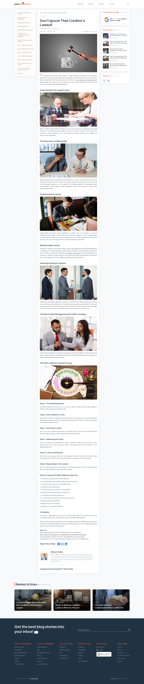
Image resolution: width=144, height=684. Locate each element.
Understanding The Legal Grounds (24, 13)
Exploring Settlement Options (25, 30)
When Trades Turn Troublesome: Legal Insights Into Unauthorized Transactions (63, 534)
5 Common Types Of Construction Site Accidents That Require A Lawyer (31, 605)
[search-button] (128, 3)
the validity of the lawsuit (73, 253)
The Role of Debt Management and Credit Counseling (24, 35)
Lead (102, 4)
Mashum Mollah (57, 552)
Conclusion (20, 73)
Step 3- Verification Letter (25, 52)
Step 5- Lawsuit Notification (25, 59)
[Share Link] (59, 544)
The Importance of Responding (22, 18)
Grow (92, 4)
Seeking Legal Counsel (23, 26)
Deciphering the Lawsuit (24, 22)
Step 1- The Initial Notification (25, 45)
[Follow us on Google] (115, 20)
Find (113, 4)
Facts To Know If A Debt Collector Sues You (24, 69)
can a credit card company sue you (86, 80)
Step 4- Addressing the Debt (25, 56)
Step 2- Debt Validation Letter (25, 49)
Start (82, 4)
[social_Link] (104, 80)
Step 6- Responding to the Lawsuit (24, 64)
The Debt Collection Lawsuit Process (25, 40)
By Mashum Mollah (45, 28)
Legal (45, 12)
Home (41, 12)
